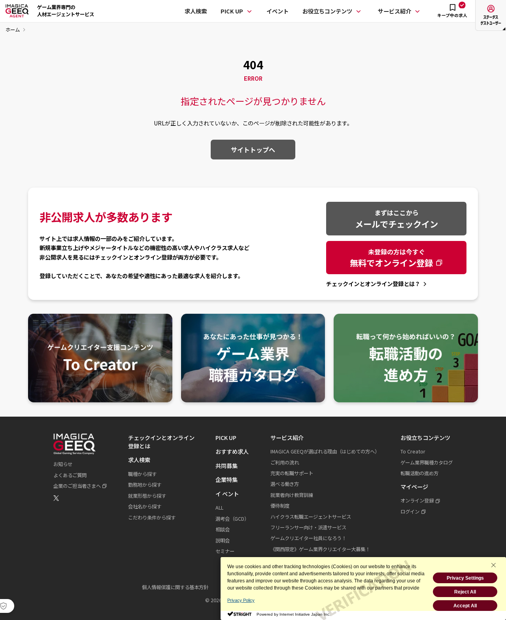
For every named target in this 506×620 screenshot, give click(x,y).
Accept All (465, 606)
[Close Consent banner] (493, 565)
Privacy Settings (465, 578)
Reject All (465, 592)
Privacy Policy (241, 600)
